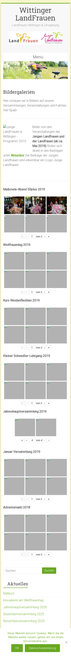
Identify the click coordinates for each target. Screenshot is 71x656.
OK (17, 648)
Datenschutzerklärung (42, 648)
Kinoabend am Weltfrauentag (23, 600)
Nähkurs (8, 593)
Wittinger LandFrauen (35, 13)
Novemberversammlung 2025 (24, 621)
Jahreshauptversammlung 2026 (25, 607)
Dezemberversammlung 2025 (23, 614)
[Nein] (66, 642)
